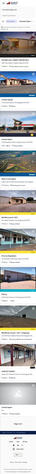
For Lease (9, 432)
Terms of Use (18, 462)
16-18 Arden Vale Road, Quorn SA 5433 (16, 259)
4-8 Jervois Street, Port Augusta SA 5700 (17, 103)
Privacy (11, 462)
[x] (22, 445)
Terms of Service (23, 471)
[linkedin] (18, 445)
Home (4, 432)
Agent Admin (20, 449)
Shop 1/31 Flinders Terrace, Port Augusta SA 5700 (18, 374)
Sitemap (25, 462)
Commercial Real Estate (12, 3)
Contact (11, 441)
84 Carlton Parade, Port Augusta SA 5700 (17, 220)
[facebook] (14, 445)
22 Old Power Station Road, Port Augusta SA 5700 (18, 336)
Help (18, 441)
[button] (3, 42)
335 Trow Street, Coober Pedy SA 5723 (16, 63)
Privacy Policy (12, 471)
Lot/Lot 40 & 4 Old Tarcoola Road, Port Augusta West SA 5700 (18, 182)
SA (3, 410)
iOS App (25, 441)
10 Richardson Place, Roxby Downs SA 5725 (18, 142)
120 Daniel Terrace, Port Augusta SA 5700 (17, 297)
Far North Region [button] (20, 432)
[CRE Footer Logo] (18, 438)
